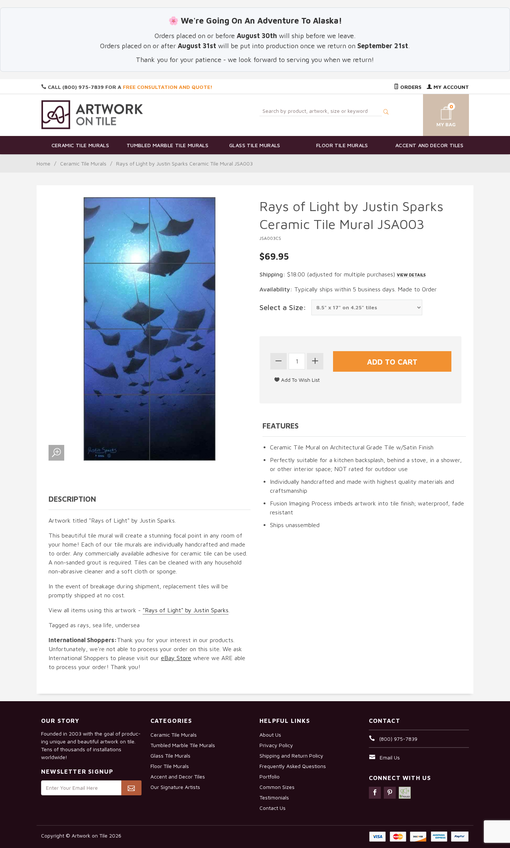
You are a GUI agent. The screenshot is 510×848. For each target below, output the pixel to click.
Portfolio (269, 776)
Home (43, 163)
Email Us (390, 757)
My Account (450, 87)
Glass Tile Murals (254, 145)
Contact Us (272, 808)
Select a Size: (282, 307)
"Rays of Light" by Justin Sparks (185, 610)
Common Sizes (277, 787)
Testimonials (274, 797)
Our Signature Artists (175, 787)
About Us (270, 734)
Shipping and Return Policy (291, 755)
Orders (410, 87)
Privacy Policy (276, 745)
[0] (437, 114)
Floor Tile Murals (342, 145)
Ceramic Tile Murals (80, 145)
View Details (411, 274)
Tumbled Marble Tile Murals (167, 145)
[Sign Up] (131, 787)
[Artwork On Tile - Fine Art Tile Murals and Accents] (92, 114)
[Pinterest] (390, 793)
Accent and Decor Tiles (429, 145)
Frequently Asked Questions (292, 766)
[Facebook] (375, 793)
